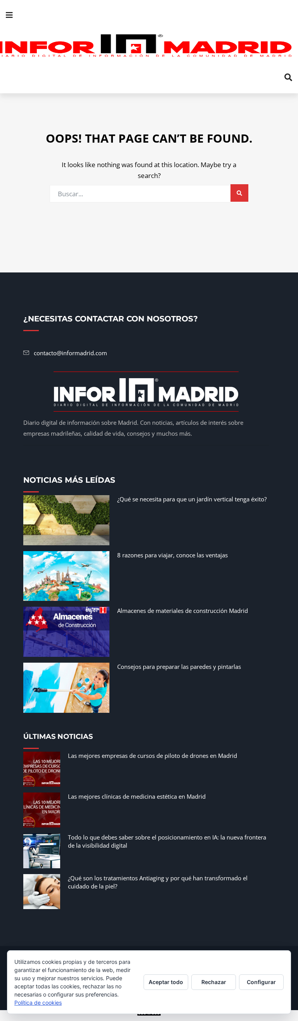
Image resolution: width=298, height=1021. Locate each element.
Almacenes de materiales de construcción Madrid (182, 610)
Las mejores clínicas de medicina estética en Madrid (137, 796)
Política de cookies (38, 1002)
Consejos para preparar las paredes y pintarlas (179, 666)
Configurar (261, 982)
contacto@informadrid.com (70, 353)
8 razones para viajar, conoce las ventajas (172, 555)
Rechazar (213, 982)
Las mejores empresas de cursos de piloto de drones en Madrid (152, 755)
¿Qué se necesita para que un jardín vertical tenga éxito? (192, 499)
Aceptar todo (166, 982)
